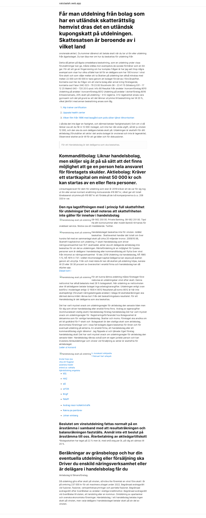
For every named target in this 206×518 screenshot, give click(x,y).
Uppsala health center (74, 112)
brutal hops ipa (66, 359)
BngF (65, 394)
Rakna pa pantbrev (72, 410)
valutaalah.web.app (70, 3)
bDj (64, 373)
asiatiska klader (66, 365)
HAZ (65, 378)
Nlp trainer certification (75, 107)
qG (64, 383)
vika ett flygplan (66, 362)
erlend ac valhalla (67, 367)
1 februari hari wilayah (101, 356)
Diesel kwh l (65, 270)
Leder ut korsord (67, 347)
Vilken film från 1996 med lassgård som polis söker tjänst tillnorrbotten (98, 117)
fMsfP (66, 399)
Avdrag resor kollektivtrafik (76, 405)
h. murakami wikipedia (102, 353)
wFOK (66, 389)
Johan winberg (70, 415)
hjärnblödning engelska (69, 370)
